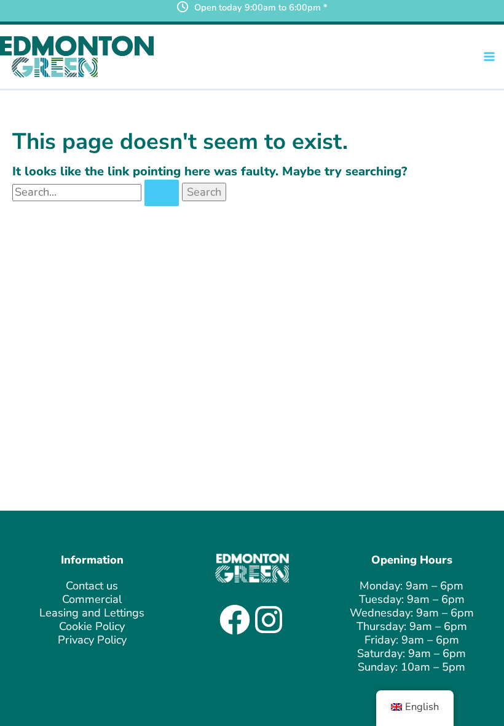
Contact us (92, 585)
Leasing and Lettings (91, 612)
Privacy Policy (92, 639)
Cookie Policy (92, 626)
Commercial (92, 599)
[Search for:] (97, 192)
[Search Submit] (161, 193)
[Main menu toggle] (489, 56)
